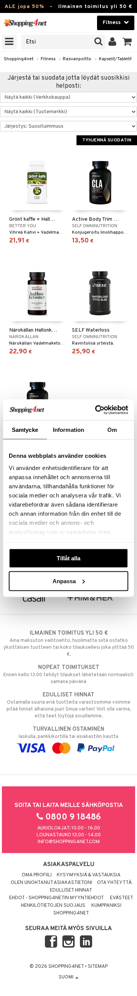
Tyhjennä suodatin (106, 140)
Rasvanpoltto (77, 59)
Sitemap (98, 967)
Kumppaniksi (106, 906)
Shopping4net (18, 59)
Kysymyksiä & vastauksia (89, 875)
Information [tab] (68, 430)
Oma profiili (37, 875)
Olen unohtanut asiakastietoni (51, 883)
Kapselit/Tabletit (115, 59)
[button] (127, 42)
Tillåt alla (68, 558)
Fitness (48, 59)
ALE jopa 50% (24, 6)
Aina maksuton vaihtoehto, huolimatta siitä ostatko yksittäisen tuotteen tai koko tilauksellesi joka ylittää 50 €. (68, 644)
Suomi (67, 977)
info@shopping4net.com (69, 842)
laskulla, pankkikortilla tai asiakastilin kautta (68, 733)
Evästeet (121, 898)
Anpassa (64, 580)
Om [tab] (112, 430)
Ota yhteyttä (114, 883)
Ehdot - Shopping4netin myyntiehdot (56, 898)
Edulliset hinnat (71, 890)
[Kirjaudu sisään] (112, 42)
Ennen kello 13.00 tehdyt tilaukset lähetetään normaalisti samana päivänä (68, 674)
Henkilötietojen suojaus (53, 906)
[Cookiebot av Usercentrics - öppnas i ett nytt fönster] (96, 410)
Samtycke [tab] (25, 430)
